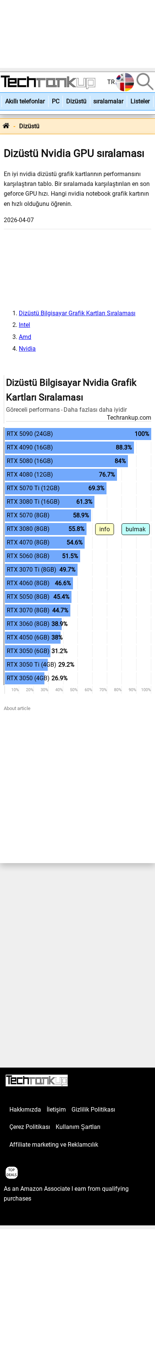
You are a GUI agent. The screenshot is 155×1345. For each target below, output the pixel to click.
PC (55, 101)
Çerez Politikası (29, 1126)
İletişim (56, 1109)
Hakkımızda (25, 1109)
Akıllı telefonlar (25, 101)
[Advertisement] (77, 34)
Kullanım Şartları (78, 1126)
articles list (18, 1215)
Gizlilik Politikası (93, 1109)
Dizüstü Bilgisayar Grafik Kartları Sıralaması (77, 313)
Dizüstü (76, 101)
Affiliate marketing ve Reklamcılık (53, 1144)
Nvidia (27, 348)
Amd (25, 336)
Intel (24, 324)
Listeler (140, 101)
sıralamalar (108, 101)
